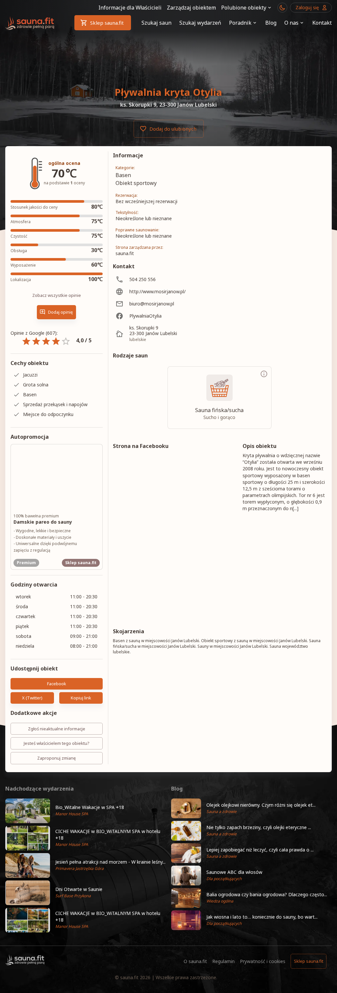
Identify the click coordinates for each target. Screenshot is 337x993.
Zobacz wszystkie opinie (56, 295)
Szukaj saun (156, 22)
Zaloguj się (307, 7)
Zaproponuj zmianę (56, 758)
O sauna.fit (195, 961)
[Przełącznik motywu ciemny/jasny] (282, 8)
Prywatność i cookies (262, 961)
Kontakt (322, 22)
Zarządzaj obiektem (191, 7)
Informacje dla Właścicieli (130, 7)
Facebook (56, 684)
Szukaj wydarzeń (200, 22)
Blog (270, 22)
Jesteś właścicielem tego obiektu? (57, 743)
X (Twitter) (32, 698)
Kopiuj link (81, 698)
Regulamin (223, 961)
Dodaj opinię (60, 312)
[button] (85, 810)
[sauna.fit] (30, 22)
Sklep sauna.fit (107, 22)
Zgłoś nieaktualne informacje (56, 729)
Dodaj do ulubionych (172, 128)
